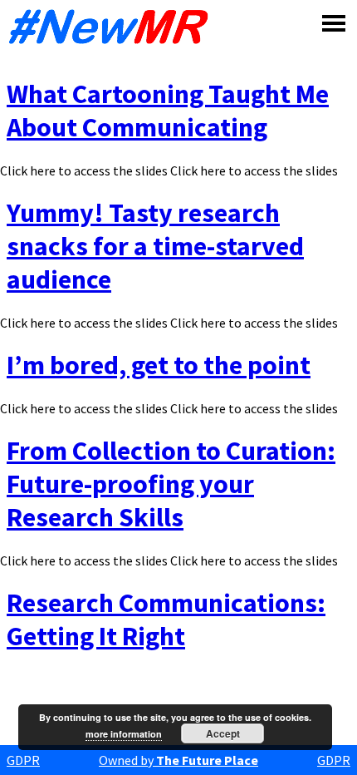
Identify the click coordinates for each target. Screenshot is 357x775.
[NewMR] (113, 27)
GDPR (23, 760)
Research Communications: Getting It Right (166, 619)
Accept (223, 733)
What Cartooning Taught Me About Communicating (168, 110)
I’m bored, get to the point (159, 365)
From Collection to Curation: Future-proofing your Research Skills (171, 484)
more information (124, 734)
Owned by (178, 760)
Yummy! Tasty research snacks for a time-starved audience (155, 246)
